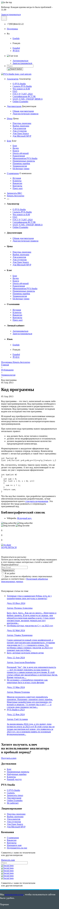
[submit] (15, 69)
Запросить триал (15, 795)
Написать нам (8, 860)
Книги (16, 151)
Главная (5, 365)
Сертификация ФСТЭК (24, 96)
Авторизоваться (20, 60)
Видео (16, 148)
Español (16, 48)
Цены (9, 118)
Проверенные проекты (24, 161)
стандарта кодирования (36, 501)
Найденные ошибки (16, 774)
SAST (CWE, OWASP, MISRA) (28, 99)
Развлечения (19, 156)
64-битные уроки (21, 168)
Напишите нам (14, 845)
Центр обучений (21, 153)
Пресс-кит (18, 188)
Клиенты (17, 181)
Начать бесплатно (15, 196)
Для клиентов (19, 128)
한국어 (16, 51)
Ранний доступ (14, 779)
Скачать (11, 793)
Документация (14, 106)
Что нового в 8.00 (21, 89)
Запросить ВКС (14, 193)
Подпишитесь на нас (17, 848)
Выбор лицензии (21, 126)
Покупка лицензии (22, 123)
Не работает (13, 803)
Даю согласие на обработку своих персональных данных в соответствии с (26, 579)
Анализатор (12, 79)
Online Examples (20, 101)
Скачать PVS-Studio (22, 86)
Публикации (7, 370)
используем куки (14, 894)
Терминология (20, 166)
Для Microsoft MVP (22, 136)
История (17, 178)
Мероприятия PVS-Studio (25, 158)
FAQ (15, 91)
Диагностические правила (25, 113)
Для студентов (20, 131)
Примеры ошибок (21, 163)
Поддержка (12, 29)
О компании (13, 173)
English (16, 38)
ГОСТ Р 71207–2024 (23, 94)
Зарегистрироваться (11, 14)
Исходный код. (24, 518)
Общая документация (23, 111)
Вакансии (17, 183)
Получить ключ (8, 758)
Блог (9, 141)
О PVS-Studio (19, 83)
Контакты (17, 186)
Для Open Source (21, 133)
